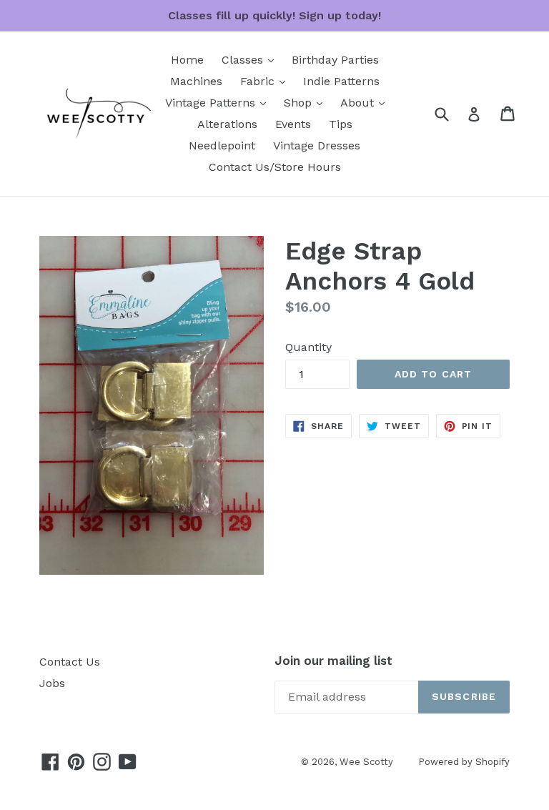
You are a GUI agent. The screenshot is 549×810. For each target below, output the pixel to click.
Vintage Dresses (316, 145)
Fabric (266, 81)
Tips (340, 124)
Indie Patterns (341, 81)
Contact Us (69, 661)
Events (293, 124)
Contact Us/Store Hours (275, 167)
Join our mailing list (333, 660)
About (366, 102)
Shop (307, 102)
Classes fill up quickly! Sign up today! (274, 15)
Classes (251, 59)
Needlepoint (222, 145)
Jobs (52, 683)
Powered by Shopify (464, 761)
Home (187, 59)
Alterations (227, 124)
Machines (196, 81)
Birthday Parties (335, 59)
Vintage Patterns (219, 102)
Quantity (308, 347)
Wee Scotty (366, 761)
